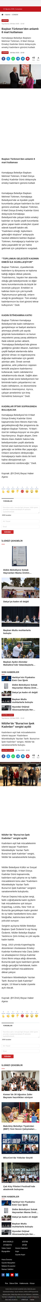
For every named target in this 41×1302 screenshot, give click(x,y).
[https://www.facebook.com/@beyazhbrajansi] (12, 1274)
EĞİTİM (25, 1242)
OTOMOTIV (7, 1245)
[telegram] (18, 59)
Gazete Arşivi (20, 1255)
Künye (32, 1283)
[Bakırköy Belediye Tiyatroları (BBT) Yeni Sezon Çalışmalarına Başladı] (20, 1112)
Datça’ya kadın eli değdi (16, 601)
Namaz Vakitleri (7, 1269)
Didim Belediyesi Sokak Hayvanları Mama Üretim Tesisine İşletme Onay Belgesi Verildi (19, 571)
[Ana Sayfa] (2, 15)
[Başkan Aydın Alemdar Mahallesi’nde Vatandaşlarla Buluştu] (20, 648)
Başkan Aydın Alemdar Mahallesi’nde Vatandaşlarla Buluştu (18, 663)
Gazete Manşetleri (8, 1263)
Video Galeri (6, 1248)
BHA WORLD (8, 1242)
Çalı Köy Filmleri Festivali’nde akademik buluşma (19, 1187)
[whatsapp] (13, 59)
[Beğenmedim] (17, 488)
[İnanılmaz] (32, 488)
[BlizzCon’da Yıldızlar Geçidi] (20, 1144)
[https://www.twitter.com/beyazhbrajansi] (7, 1274)
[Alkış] (8, 488)
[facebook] (3, 59)
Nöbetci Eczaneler (8, 1266)
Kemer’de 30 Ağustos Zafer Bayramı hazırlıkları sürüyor (18, 1096)
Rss (6, 1283)
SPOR (24, 1245)
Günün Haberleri (21, 1248)
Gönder (7, 532)
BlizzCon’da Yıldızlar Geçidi (18, 1157)
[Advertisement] (20, 122)
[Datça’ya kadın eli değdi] (20, 588)
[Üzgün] (36, 488)
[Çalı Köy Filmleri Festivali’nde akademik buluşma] (20, 1173)
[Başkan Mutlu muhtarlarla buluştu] (20, 616)
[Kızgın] (22, 488)
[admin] (16, 1274)
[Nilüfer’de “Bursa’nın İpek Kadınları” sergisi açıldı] (20, 774)
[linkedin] (23, 59)
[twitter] (8, 59)
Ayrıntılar (24, 1299)
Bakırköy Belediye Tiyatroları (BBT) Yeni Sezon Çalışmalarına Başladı (20, 1127)
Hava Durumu (7, 1259)
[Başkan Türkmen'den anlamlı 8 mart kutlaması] (20, 76)
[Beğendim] (3, 488)
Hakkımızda (23, 1283)
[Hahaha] (27, 488)
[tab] (8, 501)
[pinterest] (28, 59)
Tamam (32, 1299)
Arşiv (17, 1251)
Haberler (7, 14)
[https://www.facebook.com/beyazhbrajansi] (3, 1274)
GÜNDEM (15, 14)
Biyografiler (6, 1251)
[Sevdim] (13, 488)
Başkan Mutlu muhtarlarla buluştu (17, 631)
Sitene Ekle (13, 1283)
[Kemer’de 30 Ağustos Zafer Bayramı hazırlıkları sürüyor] (20, 1081)
